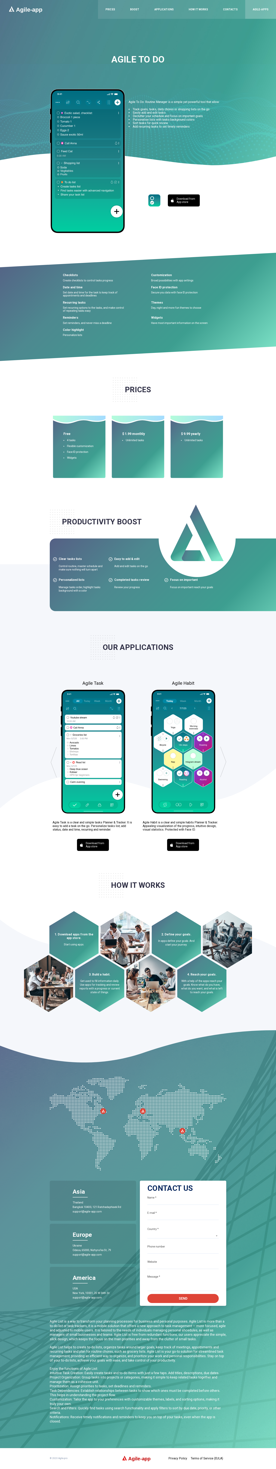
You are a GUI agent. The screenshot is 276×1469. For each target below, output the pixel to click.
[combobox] (183, 1235)
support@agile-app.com (87, 1211)
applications (164, 9)
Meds (250, 45)
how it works (198, 9)
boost (134, 9)
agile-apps (260, 9)
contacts (230, 9)
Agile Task (253, 18)
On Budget (253, 32)
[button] (53, 762)
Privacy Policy (177, 1458)
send (183, 1298)
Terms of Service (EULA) (207, 1458)
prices (110, 9)
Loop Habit (253, 25)
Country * (153, 1229)
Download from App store (186, 200)
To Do (250, 38)
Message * (153, 1276)
